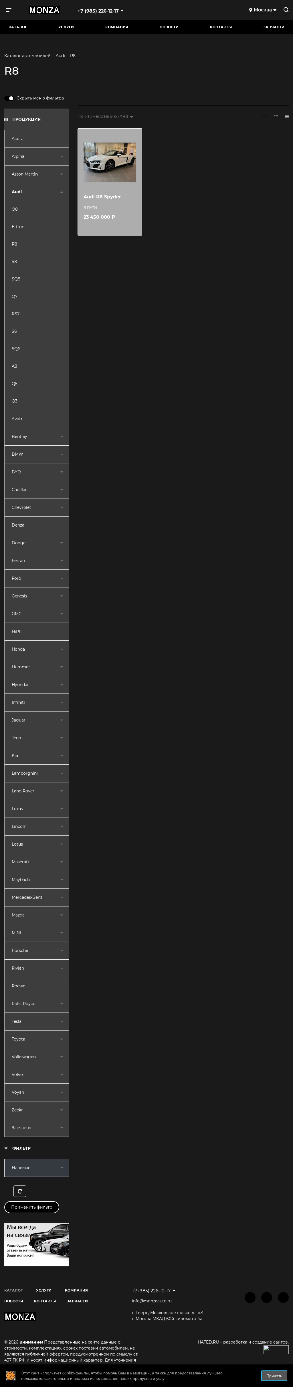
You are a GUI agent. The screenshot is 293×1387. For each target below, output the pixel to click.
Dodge (18, 542)
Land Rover (23, 791)
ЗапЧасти (273, 27)
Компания (116, 27)
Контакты (221, 27)
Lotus (17, 844)
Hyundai (20, 684)
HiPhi (17, 631)
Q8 (15, 209)
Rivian (18, 968)
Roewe (18, 986)
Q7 (14, 296)
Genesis (19, 596)
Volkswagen (24, 1056)
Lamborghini (25, 773)
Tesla (16, 1021)
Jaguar (18, 720)
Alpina (18, 156)
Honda (18, 649)
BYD (16, 472)
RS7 (15, 313)
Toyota (18, 1039)
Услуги (66, 27)
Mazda (18, 915)
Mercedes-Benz (27, 897)
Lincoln (19, 826)
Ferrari (18, 560)
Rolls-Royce (23, 1003)
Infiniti (18, 702)
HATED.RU (209, 1342)
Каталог (18, 27)
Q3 (14, 401)
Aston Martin (25, 174)
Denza (18, 525)
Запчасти (21, 1127)
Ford (16, 578)
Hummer (21, 666)
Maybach (21, 879)
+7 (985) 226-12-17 (98, 11)
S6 (14, 331)
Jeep (16, 737)
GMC (16, 613)
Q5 (14, 383)
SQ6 (16, 348)
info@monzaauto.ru (152, 1301)
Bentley (19, 436)
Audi (17, 191)
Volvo (17, 1074)
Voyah (18, 1092)
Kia (15, 755)
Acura (17, 138)
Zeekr (17, 1110)
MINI (16, 932)
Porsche (20, 950)
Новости (169, 27)
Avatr (17, 418)
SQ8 (16, 279)
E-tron (18, 226)
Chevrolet (21, 507)
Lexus (17, 808)
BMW (17, 454)
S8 (14, 261)
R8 (14, 244)
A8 (14, 366)
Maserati (20, 861)
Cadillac (19, 489)
